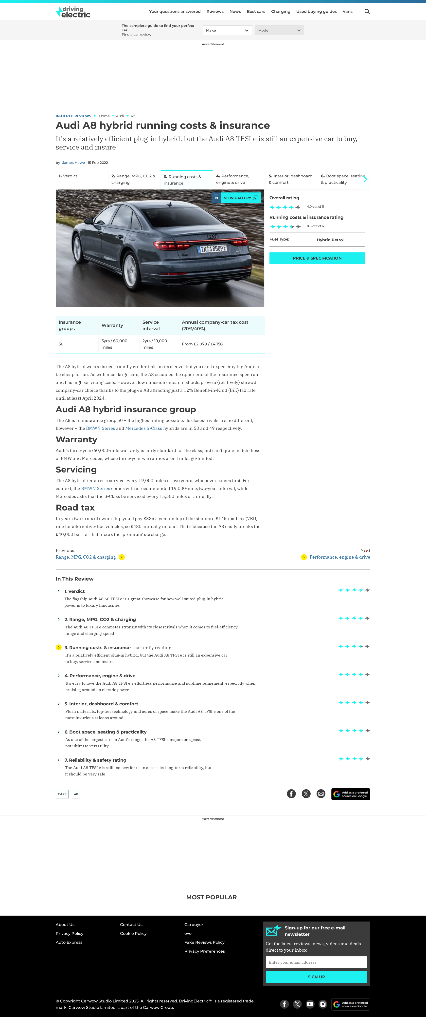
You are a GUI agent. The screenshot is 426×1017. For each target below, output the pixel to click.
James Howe (73, 162)
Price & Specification (317, 258)
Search (367, 12)
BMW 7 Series (100, 428)
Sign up (316, 977)
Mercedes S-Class (143, 428)
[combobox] (205, 30)
